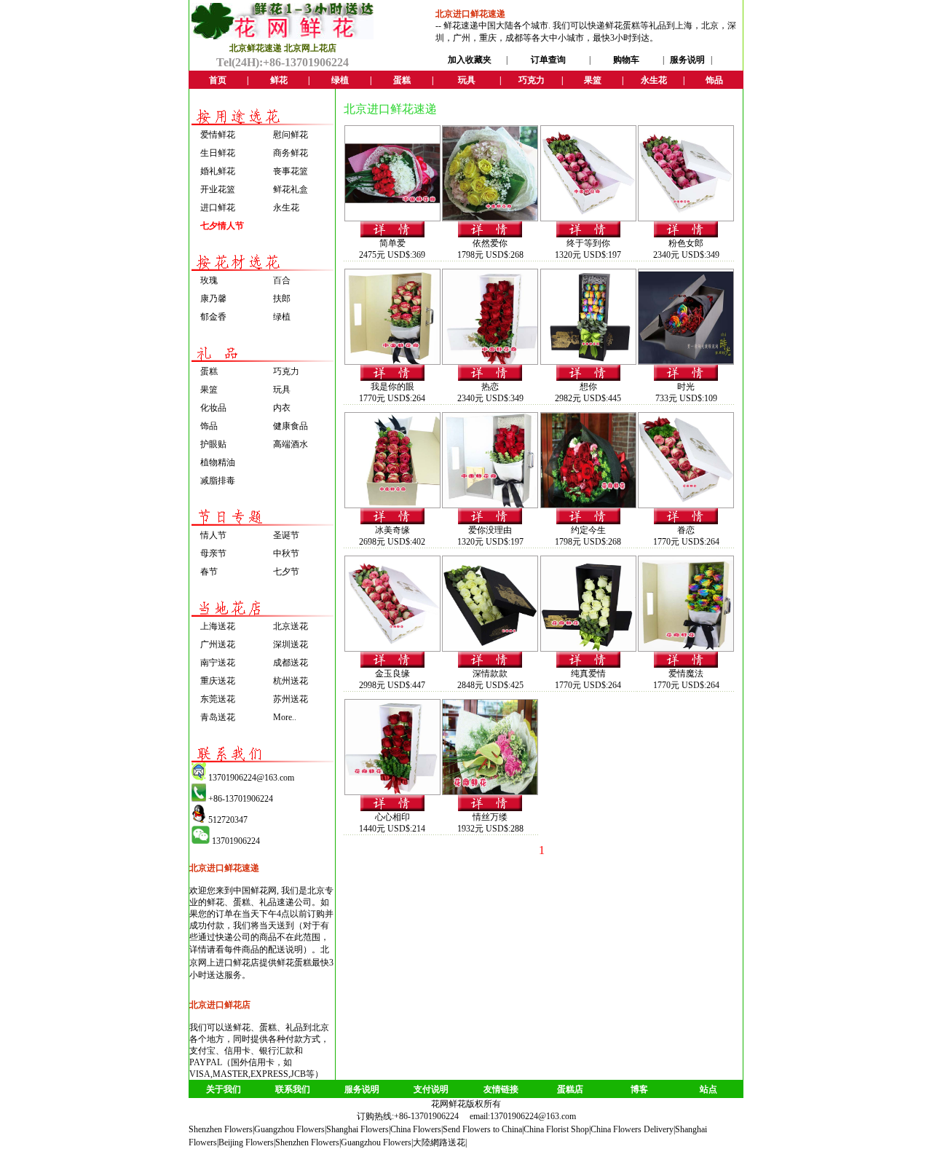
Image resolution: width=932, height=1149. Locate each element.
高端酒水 (290, 444)
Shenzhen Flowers (221, 1129)
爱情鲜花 (217, 135)
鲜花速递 (460, 25)
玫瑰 (209, 280)
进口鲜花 (217, 207)
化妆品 (213, 408)
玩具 (282, 389)
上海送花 (217, 626)
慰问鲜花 (290, 135)
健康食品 (290, 426)
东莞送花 (217, 699)
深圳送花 (290, 644)
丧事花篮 (290, 171)
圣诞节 (286, 535)
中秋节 (286, 553)
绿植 (282, 317)
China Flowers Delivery (632, 1129)
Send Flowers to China (482, 1129)
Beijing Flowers (246, 1142)
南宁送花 (217, 663)
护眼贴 (213, 444)
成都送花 (290, 663)
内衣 (282, 408)
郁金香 (213, 317)
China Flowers (415, 1129)
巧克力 (286, 371)
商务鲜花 (290, 153)
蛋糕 (209, 371)
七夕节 (286, 571)
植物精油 (217, 462)
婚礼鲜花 (217, 171)
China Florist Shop (556, 1129)
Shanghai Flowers (357, 1129)
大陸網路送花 (439, 1142)
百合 (282, 280)
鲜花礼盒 (290, 189)
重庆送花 (217, 681)
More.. (284, 717)
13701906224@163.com (533, 1116)
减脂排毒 (217, 480)
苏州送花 (290, 699)
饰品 (209, 426)
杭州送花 (290, 681)
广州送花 (217, 644)
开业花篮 (217, 189)
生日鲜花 (217, 153)
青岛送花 (217, 717)
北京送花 (290, 626)
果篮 (209, 389)
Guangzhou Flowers (289, 1129)
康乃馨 (213, 298)
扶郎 (282, 298)
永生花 (286, 207)
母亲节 (213, 553)
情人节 (213, 535)
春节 (209, 571)
